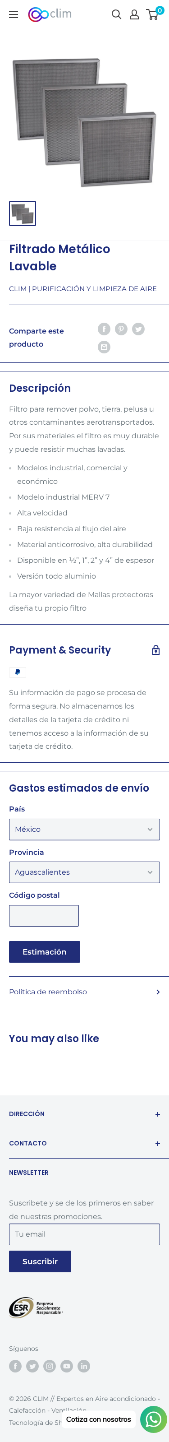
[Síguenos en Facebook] (15, 1366)
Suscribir (40, 1261)
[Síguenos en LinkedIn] (84, 1366)
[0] (152, 14)
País (17, 809)
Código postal (34, 895)
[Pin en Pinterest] (121, 329)
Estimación (45, 951)
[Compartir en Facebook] (104, 329)
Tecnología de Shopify (43, 1423)
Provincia (26, 852)
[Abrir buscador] (117, 14)
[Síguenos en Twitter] (32, 1366)
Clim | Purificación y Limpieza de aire (83, 288)
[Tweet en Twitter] (138, 329)
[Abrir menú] (13, 14)
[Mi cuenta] (134, 14)
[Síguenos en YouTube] (66, 1366)
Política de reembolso (48, 992)
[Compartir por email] (104, 346)
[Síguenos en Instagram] (49, 1366)
